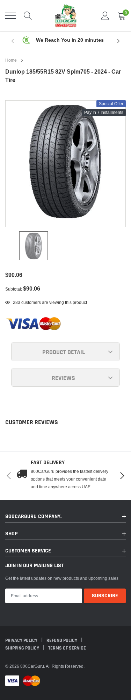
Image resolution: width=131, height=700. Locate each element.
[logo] (66, 15)
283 (16, 302)
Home (11, 60)
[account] (105, 15)
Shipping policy (22, 648)
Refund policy (62, 640)
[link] (33, 245)
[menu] (10, 16)
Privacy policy (21, 640)
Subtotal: (13, 289)
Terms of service (67, 648)
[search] (28, 16)
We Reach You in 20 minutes (70, 40)
